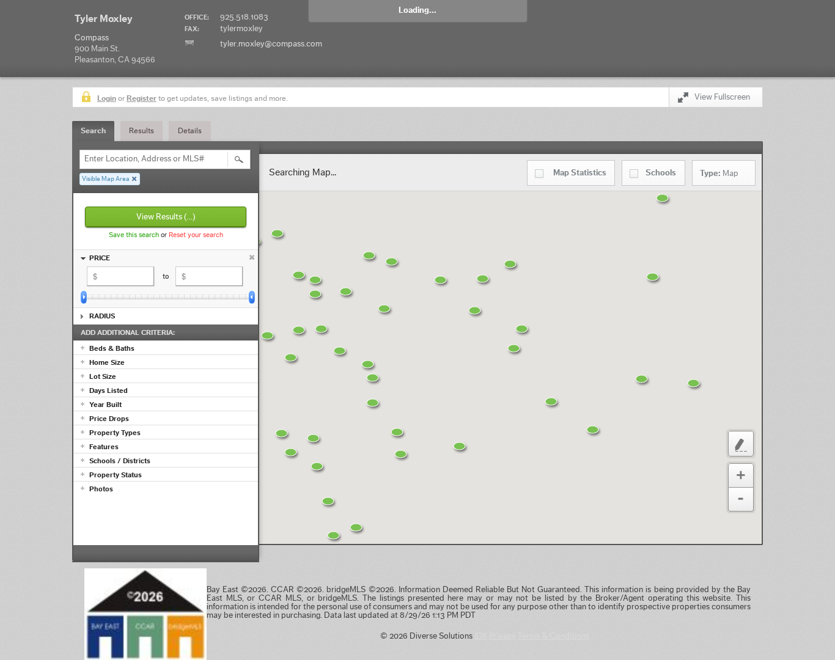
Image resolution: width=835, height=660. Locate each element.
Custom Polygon (741, 444)
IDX (480, 636)
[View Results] (238, 159)
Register (141, 98)
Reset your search (196, 234)
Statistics (579, 173)
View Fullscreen (722, 97)
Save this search (134, 234)
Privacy (502, 636)
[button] (259, 394)
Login (106, 98)
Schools (661, 173)
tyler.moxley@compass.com (271, 44)
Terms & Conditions (553, 636)
